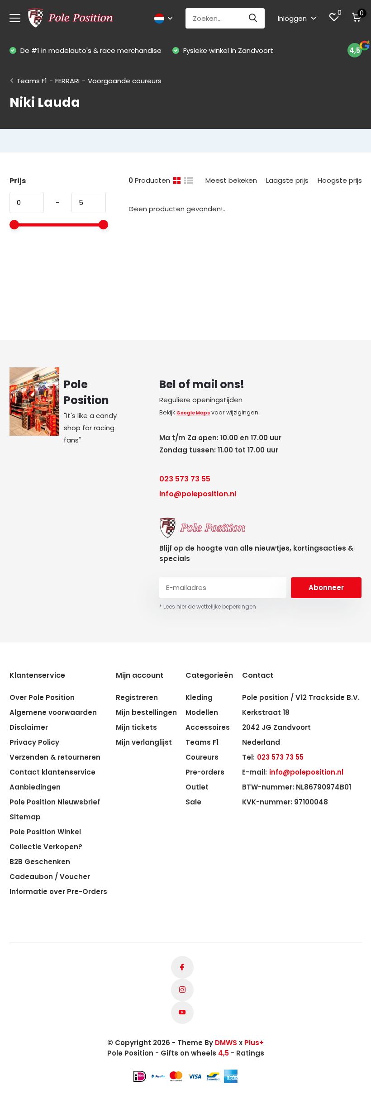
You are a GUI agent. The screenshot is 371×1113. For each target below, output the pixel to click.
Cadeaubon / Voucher (50, 876)
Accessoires (208, 727)
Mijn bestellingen (146, 712)
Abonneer (326, 587)
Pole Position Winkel (45, 832)
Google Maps (193, 412)
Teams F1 (31, 81)
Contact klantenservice (52, 772)
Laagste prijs (287, 180)
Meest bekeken (231, 180)
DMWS (226, 1042)
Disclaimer (29, 727)
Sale (193, 802)
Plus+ (254, 1042)
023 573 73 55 (184, 479)
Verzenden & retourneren (55, 757)
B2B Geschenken (40, 861)
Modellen (202, 712)
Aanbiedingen (35, 787)
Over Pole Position (42, 697)
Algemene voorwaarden (53, 712)
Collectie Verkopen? (46, 846)
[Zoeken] (253, 18)
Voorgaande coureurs (125, 81)
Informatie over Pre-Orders (58, 891)
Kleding (199, 697)
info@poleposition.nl (197, 494)
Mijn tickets (136, 727)
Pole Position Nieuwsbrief (55, 802)
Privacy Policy (34, 742)
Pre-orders (205, 772)
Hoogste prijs (340, 180)
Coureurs (202, 757)
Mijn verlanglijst (144, 742)
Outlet (197, 787)
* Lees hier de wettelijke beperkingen (207, 606)
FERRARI (67, 81)
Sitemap (25, 817)
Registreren (137, 697)
